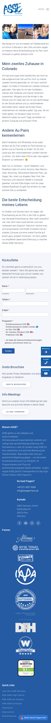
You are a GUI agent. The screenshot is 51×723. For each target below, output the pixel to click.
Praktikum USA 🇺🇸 (14, 335)
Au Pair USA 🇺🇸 (12, 329)
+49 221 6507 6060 (26, 487)
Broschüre (46, 370)
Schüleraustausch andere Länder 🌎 (21, 327)
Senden (8, 351)
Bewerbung (46, 349)
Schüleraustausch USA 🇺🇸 (17, 324)
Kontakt (46, 359)
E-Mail (5, 310)
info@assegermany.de (27, 490)
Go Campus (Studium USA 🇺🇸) (19, 332)
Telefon (6, 299)
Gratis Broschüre (16, 384)
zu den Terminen (15, 412)
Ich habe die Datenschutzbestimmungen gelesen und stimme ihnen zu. (23, 341)
